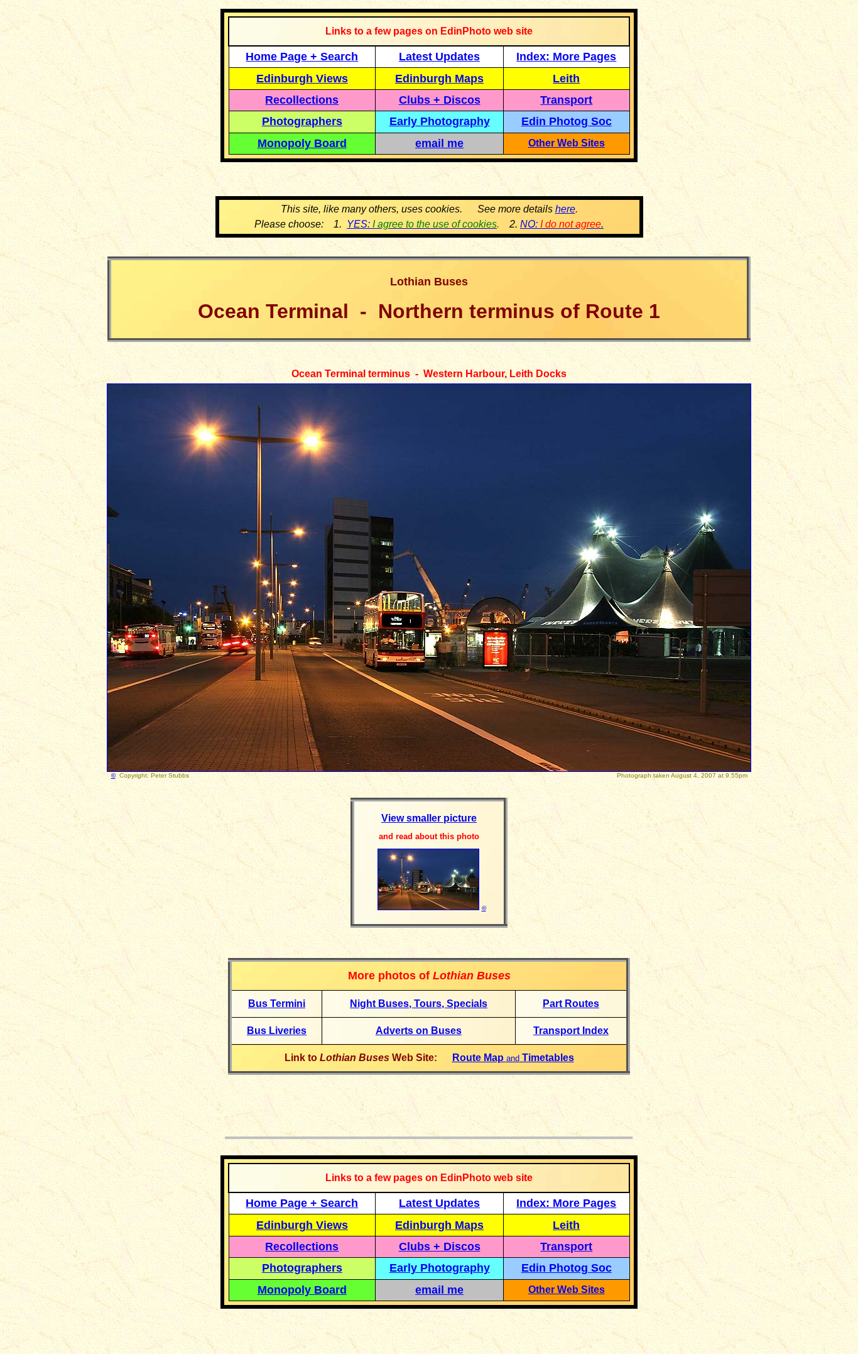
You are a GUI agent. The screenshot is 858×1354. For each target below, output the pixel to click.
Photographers (302, 121)
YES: (422, 224)
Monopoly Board (302, 143)
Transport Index (571, 1030)
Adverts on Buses (419, 1030)
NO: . (562, 224)
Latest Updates (439, 56)
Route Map (479, 1057)
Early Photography (439, 121)
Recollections (302, 100)
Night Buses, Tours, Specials (418, 1003)
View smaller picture (429, 818)
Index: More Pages (566, 56)
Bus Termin (275, 1003)
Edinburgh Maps (439, 78)
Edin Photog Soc (566, 121)
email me (439, 143)
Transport (566, 100)
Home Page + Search (302, 56)
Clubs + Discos (440, 100)
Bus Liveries (277, 1030)
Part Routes (571, 1003)
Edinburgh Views (302, 78)
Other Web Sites (566, 143)
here (565, 209)
